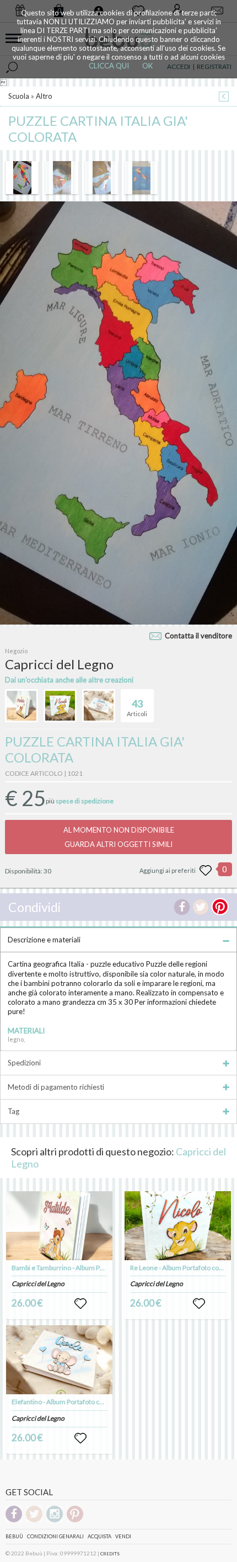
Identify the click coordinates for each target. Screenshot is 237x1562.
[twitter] (34, 1520)
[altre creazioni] (21, 705)
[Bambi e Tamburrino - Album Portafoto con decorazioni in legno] (59, 1225)
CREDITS (110, 1553)
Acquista (99, 1536)
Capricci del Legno (38, 1284)
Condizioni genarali (55, 1536)
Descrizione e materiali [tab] (44, 939)
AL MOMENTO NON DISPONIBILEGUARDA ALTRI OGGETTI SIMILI (118, 837)
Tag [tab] (13, 1111)
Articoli (137, 707)
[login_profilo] (80, 1304)
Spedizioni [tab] (24, 1062)
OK (147, 65)
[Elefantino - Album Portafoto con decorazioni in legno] (59, 1359)
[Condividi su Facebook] (182, 907)
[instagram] (54, 1520)
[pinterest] (75, 1520)
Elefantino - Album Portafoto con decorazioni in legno (90, 1402)
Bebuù (14, 1536)
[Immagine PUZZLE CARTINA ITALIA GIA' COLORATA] (22, 177)
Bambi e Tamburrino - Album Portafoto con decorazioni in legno (104, 1268)
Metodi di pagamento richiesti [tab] (56, 1087)
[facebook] (14, 1520)
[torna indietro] (224, 97)
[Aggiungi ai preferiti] (205, 871)
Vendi (123, 1536)
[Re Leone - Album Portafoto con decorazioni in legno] (178, 1225)
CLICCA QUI (109, 65)
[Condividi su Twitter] (200, 907)
